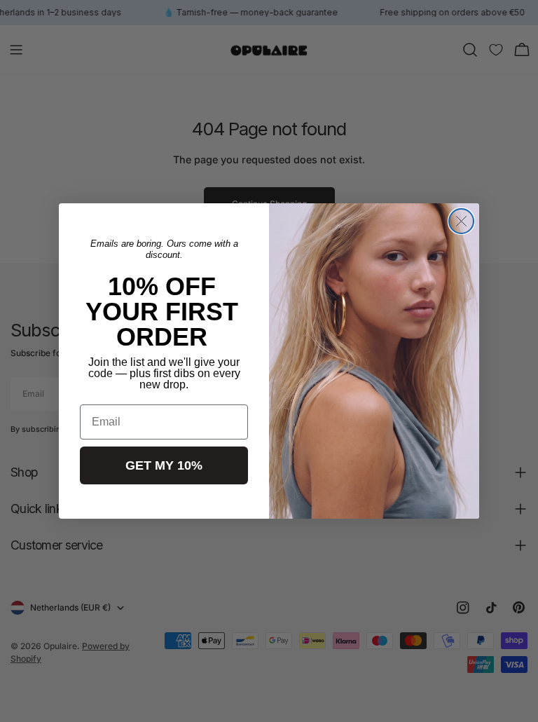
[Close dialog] (461, 221)
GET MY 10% (163, 465)
